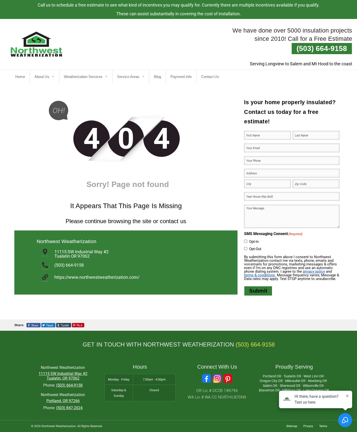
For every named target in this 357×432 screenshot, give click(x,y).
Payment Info (181, 77)
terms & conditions (259, 275)
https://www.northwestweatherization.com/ (96, 277)
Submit (258, 291)
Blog (157, 77)
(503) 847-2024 (69, 408)
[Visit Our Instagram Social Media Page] (217, 378)
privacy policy (314, 271)
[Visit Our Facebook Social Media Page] (206, 378)
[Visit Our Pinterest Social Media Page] (227, 378)
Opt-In (254, 241)
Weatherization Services (83, 77)
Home (20, 77)
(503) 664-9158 (322, 48)
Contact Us (210, 77)
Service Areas (128, 77)
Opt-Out (255, 249)
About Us (41, 77)
